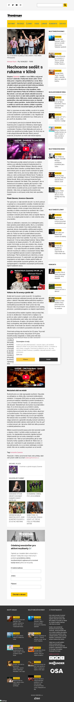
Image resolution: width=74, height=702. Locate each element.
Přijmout (25, 359)
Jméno (13, 576)
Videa (36, 24)
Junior (44, 24)
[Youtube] (16, 5)
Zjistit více (19, 354)
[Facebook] (9, 5)
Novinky (11, 24)
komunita (14, 452)
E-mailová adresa (17, 568)
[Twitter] (13, 5)
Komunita (53, 24)
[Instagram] (20, 5)
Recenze (20, 24)
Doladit (48, 359)
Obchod (62, 24)
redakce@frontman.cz (32, 458)
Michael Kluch (11, 62)
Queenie (16, 77)
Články (29, 24)
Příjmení (13, 584)
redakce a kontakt (54, 654)
